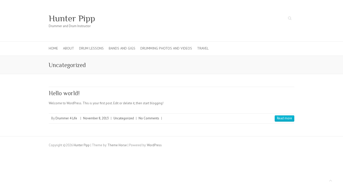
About (68, 48)
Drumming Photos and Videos (166, 48)
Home (53, 48)
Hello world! (64, 93)
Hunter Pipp (72, 18)
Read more (284, 118)
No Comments (149, 118)
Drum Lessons (91, 48)
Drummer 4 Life (66, 118)
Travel (203, 48)
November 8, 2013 (96, 118)
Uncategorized (123, 118)
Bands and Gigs (122, 48)
